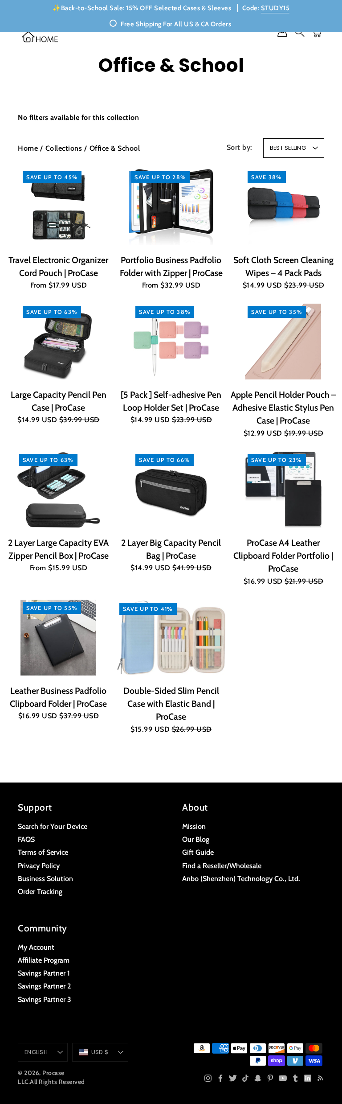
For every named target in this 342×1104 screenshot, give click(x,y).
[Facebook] (220, 1078)
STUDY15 (275, 8)
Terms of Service (43, 852)
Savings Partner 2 (44, 985)
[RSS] (320, 1078)
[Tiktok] (245, 1078)
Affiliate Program (43, 960)
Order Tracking (40, 891)
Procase (53, 1072)
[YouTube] (283, 1078)
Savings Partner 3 (44, 999)
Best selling (288, 148)
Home (28, 148)
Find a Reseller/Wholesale (221, 865)
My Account (36, 947)
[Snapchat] (258, 1078)
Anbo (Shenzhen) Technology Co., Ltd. (241, 878)
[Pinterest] (270, 1078)
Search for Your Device (52, 826)
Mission (194, 826)
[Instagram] (208, 1078)
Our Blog (195, 839)
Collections (63, 148)
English (36, 1052)
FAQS (26, 839)
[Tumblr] (295, 1078)
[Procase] (40, 36)
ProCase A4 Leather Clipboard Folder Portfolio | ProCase (284, 555)
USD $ (99, 1052)
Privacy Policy (39, 865)
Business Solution (45, 878)
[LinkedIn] (308, 1078)
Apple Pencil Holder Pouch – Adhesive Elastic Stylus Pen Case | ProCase (283, 407)
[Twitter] (233, 1078)
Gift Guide (198, 852)
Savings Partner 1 (44, 972)
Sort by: (239, 147)
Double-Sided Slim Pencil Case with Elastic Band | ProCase (171, 703)
